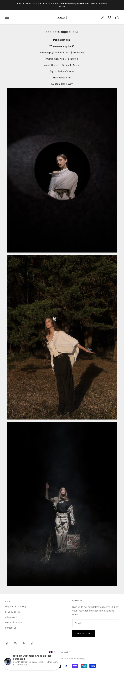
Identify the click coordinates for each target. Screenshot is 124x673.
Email (9, 329)
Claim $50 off (32, 345)
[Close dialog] (117, 317)
